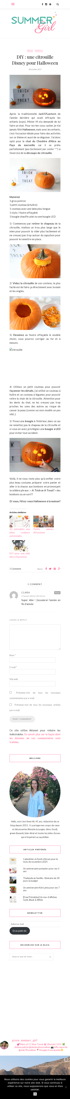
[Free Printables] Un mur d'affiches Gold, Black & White (40, 898)
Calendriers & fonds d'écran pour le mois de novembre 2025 (40, 860)
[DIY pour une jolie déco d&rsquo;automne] (20, 546)
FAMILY (39, 50)
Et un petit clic (20, 930)
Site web (14, 679)
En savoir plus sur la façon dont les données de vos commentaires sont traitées (35, 738)
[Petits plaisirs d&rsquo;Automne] (43, 521)
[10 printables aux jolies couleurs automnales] (20, 521)
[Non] (65, 1087)
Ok (35, 1094)
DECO (30, 50)
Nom (13, 655)
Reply (57, 593)
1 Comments (15, 568)
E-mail (13, 667)
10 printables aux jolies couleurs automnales (20, 532)
